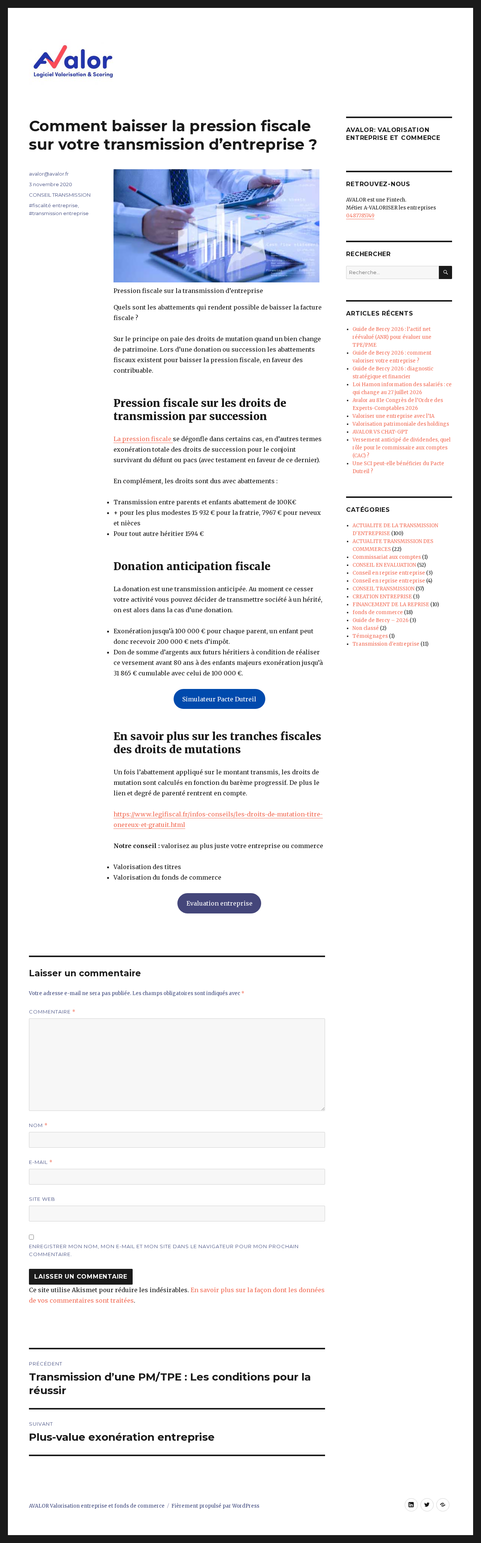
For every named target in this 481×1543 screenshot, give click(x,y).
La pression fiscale (143, 439)
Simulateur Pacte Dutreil (219, 699)
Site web (42, 1199)
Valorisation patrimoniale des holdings (400, 424)
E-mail (41, 1162)
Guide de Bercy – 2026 (380, 620)
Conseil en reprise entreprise (388, 573)
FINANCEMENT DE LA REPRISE (390, 604)
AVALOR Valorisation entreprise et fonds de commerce (97, 1506)
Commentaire (52, 1012)
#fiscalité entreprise (53, 205)
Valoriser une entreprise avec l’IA (393, 416)
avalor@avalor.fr (49, 174)
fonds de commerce (377, 612)
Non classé (365, 628)
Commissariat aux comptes (386, 557)
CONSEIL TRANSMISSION (60, 195)
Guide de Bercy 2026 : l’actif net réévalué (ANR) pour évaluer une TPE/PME (391, 337)
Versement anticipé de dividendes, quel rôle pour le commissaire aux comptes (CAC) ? (401, 448)
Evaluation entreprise (219, 903)
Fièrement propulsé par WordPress (215, 1506)
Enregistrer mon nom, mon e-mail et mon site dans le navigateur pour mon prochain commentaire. (164, 1250)
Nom (38, 1125)
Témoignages (370, 636)
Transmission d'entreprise (385, 644)
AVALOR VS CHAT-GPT (380, 432)
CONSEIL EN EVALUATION (384, 565)
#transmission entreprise (59, 213)
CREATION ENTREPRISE (382, 596)
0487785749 (360, 215)
